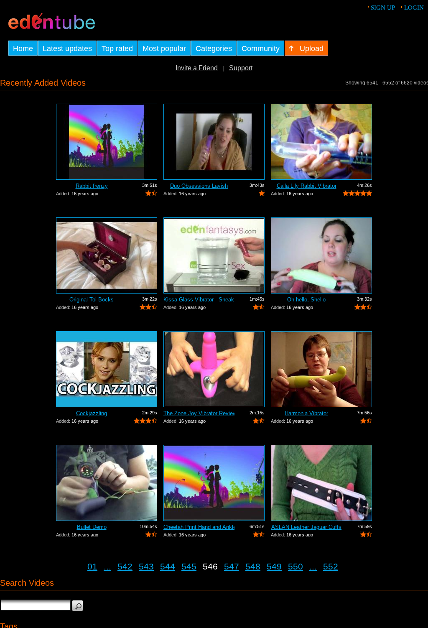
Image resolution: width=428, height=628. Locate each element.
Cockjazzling (91, 413)
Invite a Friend (197, 67)
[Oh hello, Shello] (321, 255)
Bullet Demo (92, 527)
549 (274, 566)
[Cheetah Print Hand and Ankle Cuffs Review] (214, 483)
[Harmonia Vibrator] (321, 369)
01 (92, 566)
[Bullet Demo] (106, 483)
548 (252, 566)
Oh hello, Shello (306, 299)
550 (295, 566)
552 (330, 566)
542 (124, 566)
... (107, 566)
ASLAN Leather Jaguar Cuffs (306, 527)
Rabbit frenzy (92, 186)
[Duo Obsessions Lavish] (214, 141)
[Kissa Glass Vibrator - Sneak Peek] (214, 255)
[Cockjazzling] (106, 369)
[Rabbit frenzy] (106, 141)
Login (414, 7)
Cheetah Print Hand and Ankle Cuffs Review (198, 527)
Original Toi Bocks (91, 299)
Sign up (383, 7)
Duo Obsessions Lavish (199, 186)
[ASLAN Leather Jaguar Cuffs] (321, 483)
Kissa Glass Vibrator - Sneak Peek (198, 299)
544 (167, 566)
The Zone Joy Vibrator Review (198, 413)
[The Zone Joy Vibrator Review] (214, 369)
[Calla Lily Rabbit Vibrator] (321, 141)
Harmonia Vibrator (306, 413)
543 (146, 566)
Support (240, 67)
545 (188, 566)
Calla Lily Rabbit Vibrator (306, 186)
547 (231, 566)
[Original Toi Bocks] (106, 255)
